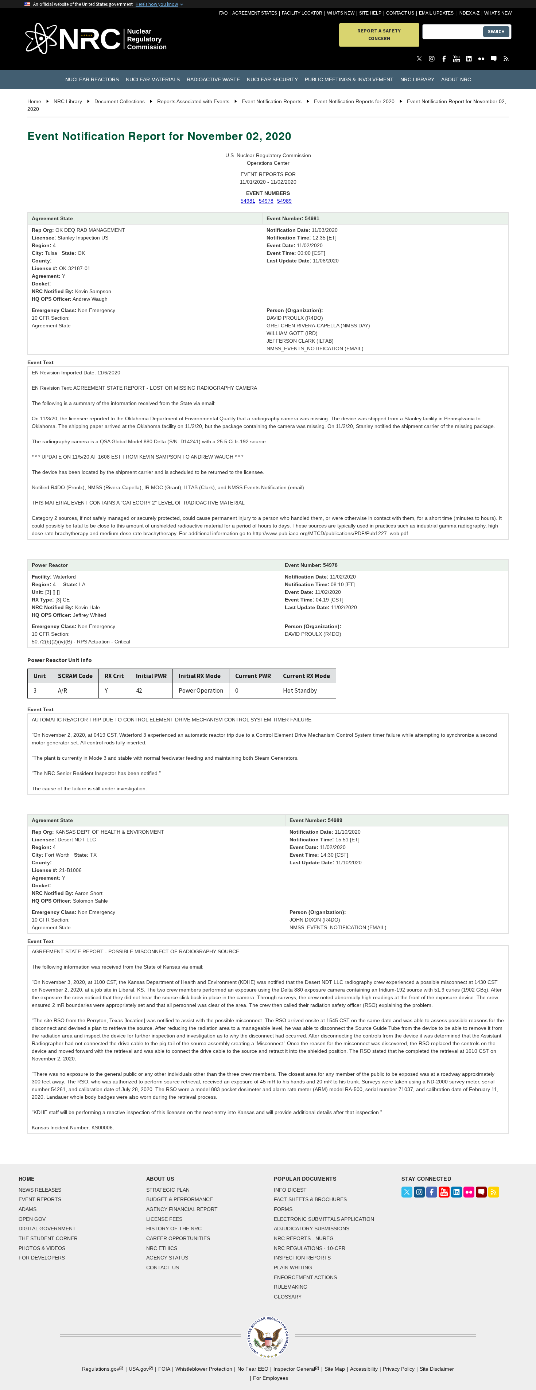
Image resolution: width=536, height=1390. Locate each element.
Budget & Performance (179, 1199)
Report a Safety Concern (379, 34)
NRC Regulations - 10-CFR (309, 1248)
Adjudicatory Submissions (311, 1228)
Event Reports (40, 1199)
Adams (27, 1209)
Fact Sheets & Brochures (310, 1199)
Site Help (370, 13)
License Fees (164, 1219)
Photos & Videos (42, 1248)
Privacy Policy (399, 1369)
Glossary (288, 1297)
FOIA (164, 1369)
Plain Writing (293, 1267)
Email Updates (436, 13)
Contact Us (400, 13)
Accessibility (364, 1369)
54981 (248, 201)
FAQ (223, 13)
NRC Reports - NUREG (304, 1238)
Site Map (335, 1369)
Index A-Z (468, 13)
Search (496, 31)
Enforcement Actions (305, 1277)
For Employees (270, 1378)
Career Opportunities (178, 1238)
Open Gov (32, 1219)
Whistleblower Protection (203, 1369)
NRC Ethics (161, 1248)
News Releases (40, 1190)
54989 (284, 201)
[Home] (63, 39)
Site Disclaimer (437, 1369)
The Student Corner (48, 1238)
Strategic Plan (168, 1190)
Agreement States (254, 13)
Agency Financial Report (182, 1209)
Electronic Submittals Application (324, 1219)
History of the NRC (174, 1228)
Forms (283, 1209)
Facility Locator (302, 13)
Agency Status (167, 1258)
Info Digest (290, 1190)
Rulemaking (290, 1287)
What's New (340, 13)
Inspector (294, 1369)
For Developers (42, 1258)
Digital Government (47, 1228)
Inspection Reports (302, 1258)
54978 (266, 201)
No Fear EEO (252, 1369)
